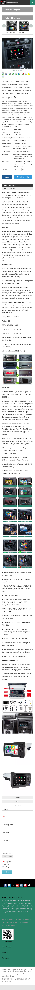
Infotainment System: (8, 138)
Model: (4, 129)
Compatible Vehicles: (8, 135)
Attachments (7, 854)
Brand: (4, 132)
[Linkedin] (9, 885)
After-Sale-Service (9, 188)
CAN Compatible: (7, 146)
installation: (5, 154)
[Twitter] (13, 885)
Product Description (10, 185)
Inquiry (7, 177)
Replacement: (5, 161)
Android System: (6, 140)
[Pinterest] (25, 885)
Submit (7, 872)
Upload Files (8, 857)
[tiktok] (29, 885)
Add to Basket (24, 177)
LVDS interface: (6, 151)
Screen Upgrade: (6, 143)
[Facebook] (5, 885)
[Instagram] (21, 885)
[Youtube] (17, 885)
